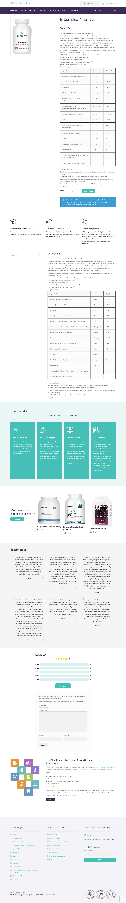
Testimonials (17, 867)
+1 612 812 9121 (38, 895)
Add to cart (88, 191)
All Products (19, 838)
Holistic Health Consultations (24, 845)
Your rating (43, 705)
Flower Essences (54, 838)
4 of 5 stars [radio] (45, 707)
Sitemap (15, 879)
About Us (16, 852)
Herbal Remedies (54, 845)
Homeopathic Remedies (57, 849)
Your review (43, 710)
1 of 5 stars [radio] (40, 707)
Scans (21, 10)
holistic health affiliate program (105, 767)
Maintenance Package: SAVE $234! (84, 204)
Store (30, 10)
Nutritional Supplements (57, 856)
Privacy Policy (50, 895)
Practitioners (52, 10)
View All (63, 686)
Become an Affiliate (19, 876)
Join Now (50, 800)
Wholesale (18, 849)
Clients (40, 10)
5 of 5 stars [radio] (47, 707)
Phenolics (55, 852)
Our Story (13, 10)
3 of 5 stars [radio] (43, 707)
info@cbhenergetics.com (20, 895)
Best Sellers (53, 834)
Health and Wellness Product (58, 842)
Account (113, 3)
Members (16, 863)
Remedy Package (103, 200)
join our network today (69, 795)
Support (73, 10)
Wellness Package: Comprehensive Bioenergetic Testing (83, 202)
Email (66, 735)
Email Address (88, 850)
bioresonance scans (95, 769)
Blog (63, 10)
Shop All (17, 519)
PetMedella (111, 839)
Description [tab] (14, 255)
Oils (50, 859)
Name (41, 735)
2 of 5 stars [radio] (41, 707)
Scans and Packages (21, 842)
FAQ (14, 859)
